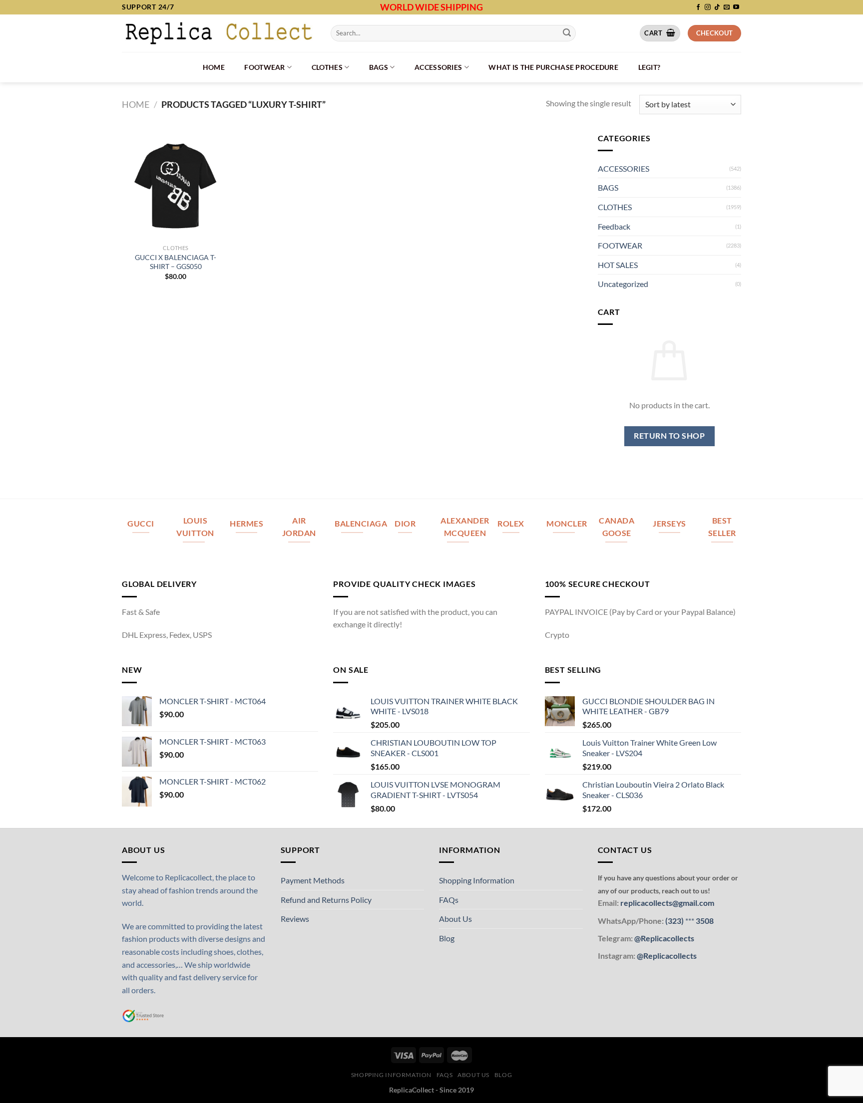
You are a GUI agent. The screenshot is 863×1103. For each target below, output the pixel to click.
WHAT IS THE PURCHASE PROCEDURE (553, 67)
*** (689, 920)
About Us (455, 918)
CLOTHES (327, 67)
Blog (446, 938)
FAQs (448, 899)
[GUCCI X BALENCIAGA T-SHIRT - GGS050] (176, 186)
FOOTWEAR (264, 67)
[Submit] (566, 32)
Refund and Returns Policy (326, 899)
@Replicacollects (664, 938)
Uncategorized (623, 283)
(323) (675, 920)
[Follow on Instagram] (708, 7)
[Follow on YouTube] (736, 7)
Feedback (614, 226)
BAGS (378, 67)
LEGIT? (649, 67)
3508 (704, 920)
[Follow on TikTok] (717, 7)
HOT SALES (618, 265)
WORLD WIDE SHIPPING (431, 6)
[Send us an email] (727, 7)
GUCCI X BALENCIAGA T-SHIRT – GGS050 (175, 262)
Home (214, 67)
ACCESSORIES (438, 67)
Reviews (295, 918)
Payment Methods (313, 880)
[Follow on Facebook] (698, 7)
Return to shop (669, 435)
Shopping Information (476, 880)
